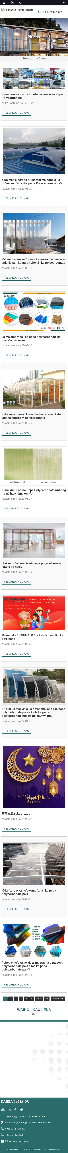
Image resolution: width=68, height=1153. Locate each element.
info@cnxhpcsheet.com (16, 1141)
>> (46, 998)
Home (27, 58)
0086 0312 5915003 (15, 1128)
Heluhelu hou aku (16, 112)
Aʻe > (38, 998)
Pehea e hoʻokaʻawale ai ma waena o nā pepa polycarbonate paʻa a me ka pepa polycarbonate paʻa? (32, 966)
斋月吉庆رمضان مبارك (16, 813)
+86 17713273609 (14, 1134)
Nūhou (41, 58)
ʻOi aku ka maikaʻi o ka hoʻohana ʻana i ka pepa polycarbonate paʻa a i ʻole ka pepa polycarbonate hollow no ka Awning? (33, 712)
